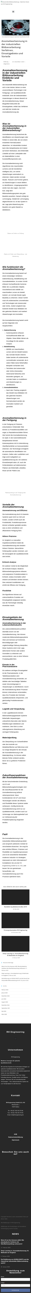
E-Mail (3, 1282)
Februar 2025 (5, 990)
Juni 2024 (4, 999)
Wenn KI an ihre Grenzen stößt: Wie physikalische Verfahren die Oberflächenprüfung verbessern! (12, 1242)
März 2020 (4, 1014)
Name (2, 1276)
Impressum (15, 1140)
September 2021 (6, 1008)
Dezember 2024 (5, 996)
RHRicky (6, 62)
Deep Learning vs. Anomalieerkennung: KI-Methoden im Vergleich (15, 954)
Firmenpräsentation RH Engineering (15, 930)
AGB (15, 1134)
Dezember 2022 (5, 1005)
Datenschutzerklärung (15, 1137)
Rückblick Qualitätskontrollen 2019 (15, 907)
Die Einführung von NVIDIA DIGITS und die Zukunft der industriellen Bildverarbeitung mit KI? (15, 1261)
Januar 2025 (4, 993)
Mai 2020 (4, 1011)
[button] (13, 11)
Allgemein (7, 64)
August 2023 (5, 1002)
